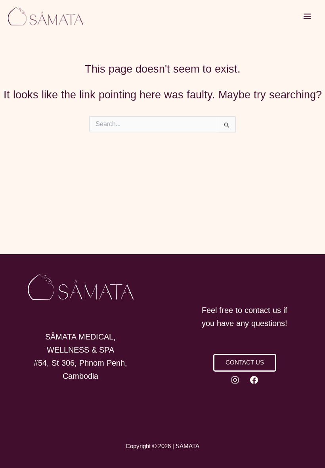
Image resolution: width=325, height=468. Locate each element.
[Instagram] (235, 380)
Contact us (245, 362)
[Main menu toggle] (307, 16)
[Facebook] (254, 380)
